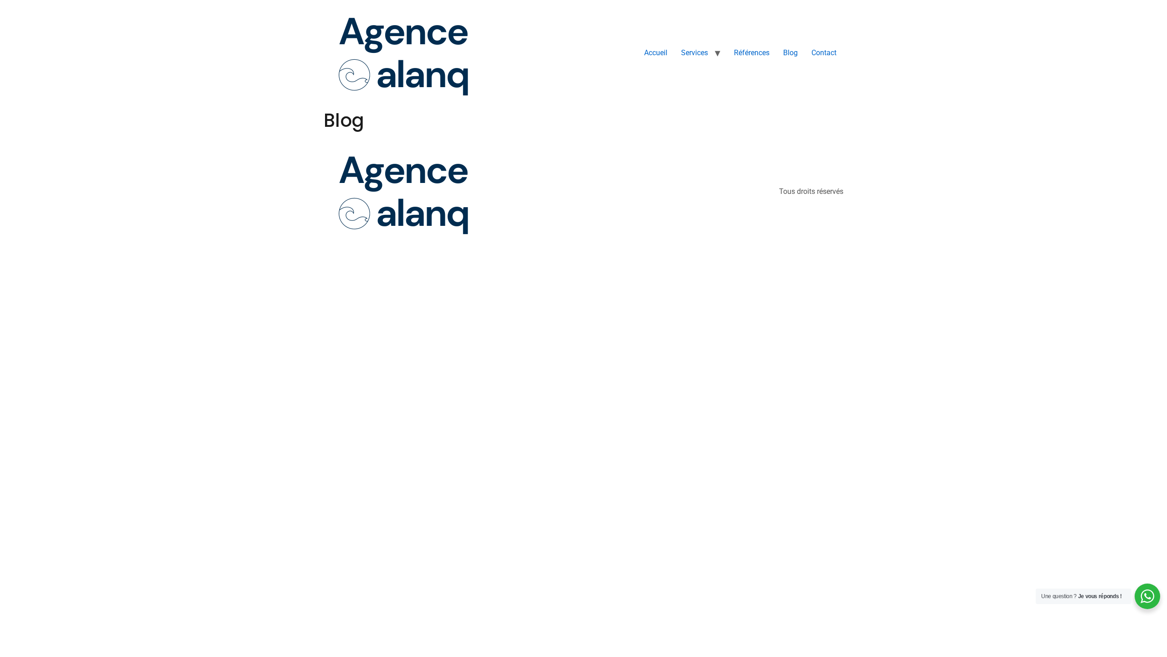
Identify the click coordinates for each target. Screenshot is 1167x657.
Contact (824, 52)
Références (751, 52)
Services (694, 52)
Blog (790, 52)
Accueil (655, 52)
